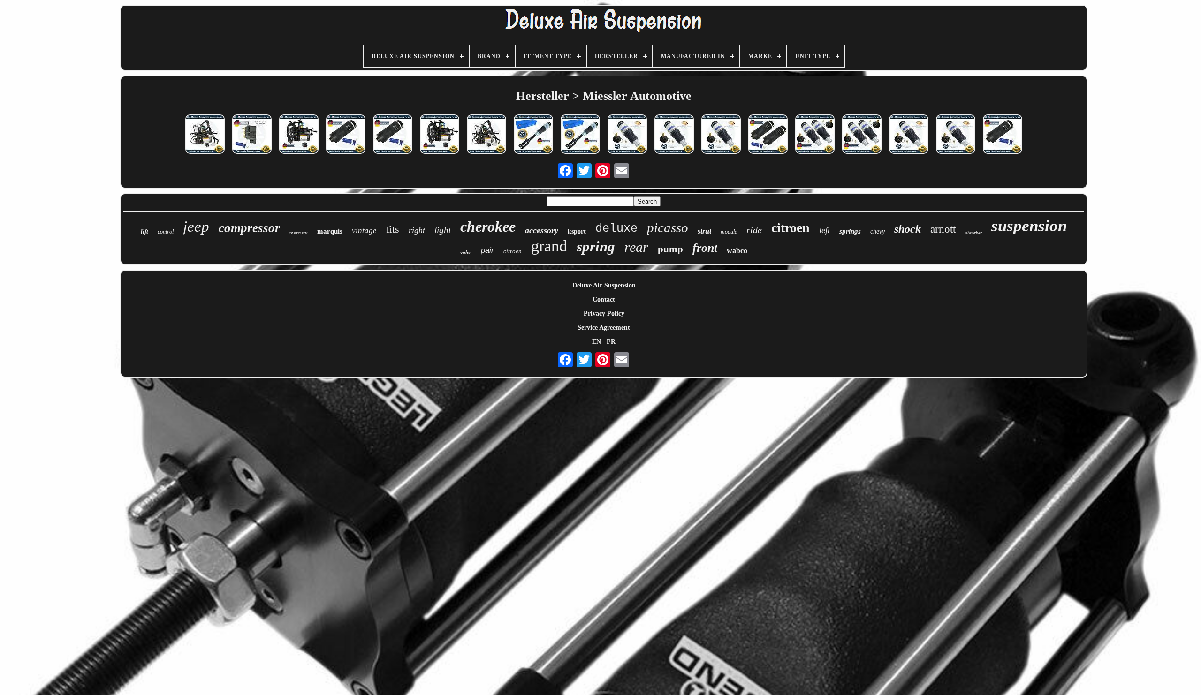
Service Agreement (604, 327)
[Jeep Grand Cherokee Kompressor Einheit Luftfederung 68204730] (439, 135)
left (824, 230)
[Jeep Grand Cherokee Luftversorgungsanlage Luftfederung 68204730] (486, 135)
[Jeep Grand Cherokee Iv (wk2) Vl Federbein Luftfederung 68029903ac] (533, 135)
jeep (196, 226)
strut (704, 231)
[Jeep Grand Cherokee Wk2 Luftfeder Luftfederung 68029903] (955, 135)
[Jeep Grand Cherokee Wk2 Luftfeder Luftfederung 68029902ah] (674, 135)
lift (144, 231)
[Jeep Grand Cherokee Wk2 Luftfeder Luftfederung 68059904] (908, 135)
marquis (329, 231)
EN (596, 341)
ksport (577, 231)
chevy (877, 231)
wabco (737, 251)
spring (596, 246)
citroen (790, 227)
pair (487, 250)
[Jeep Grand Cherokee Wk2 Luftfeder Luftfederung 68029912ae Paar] (768, 135)
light (442, 230)
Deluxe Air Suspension (604, 285)
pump (670, 249)
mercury (298, 232)
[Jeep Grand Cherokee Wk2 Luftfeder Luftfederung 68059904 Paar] (814, 135)
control (166, 231)
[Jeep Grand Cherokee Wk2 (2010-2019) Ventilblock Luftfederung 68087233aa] (251, 135)
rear (636, 247)
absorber (973, 232)
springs (850, 231)
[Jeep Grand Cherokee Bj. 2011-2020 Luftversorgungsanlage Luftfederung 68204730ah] (205, 135)
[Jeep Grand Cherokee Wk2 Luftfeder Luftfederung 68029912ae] (1002, 135)
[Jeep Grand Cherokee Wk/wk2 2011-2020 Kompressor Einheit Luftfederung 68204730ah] (298, 135)
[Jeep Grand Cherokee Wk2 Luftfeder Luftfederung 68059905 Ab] (721, 135)
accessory (541, 230)
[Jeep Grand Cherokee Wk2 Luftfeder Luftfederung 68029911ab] (392, 135)
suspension (1029, 226)
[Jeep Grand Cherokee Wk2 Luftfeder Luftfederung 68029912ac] (345, 135)
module (729, 231)
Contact (604, 299)
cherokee (488, 226)
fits (392, 229)
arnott (943, 229)
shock (907, 229)
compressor (249, 228)
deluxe (616, 228)
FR (611, 341)
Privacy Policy (604, 313)
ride (754, 230)
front (704, 248)
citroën (512, 251)
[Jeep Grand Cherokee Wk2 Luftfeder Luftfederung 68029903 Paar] (861, 135)
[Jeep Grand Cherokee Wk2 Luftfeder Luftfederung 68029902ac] (627, 135)
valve (465, 252)
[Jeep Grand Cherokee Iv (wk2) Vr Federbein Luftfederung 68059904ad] (580, 135)
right (417, 230)
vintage (364, 230)
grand (549, 246)
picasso (667, 227)
